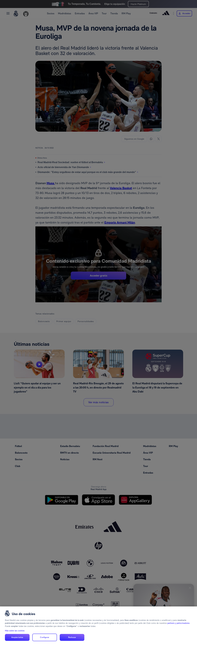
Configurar (44, 637)
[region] (98, 625)
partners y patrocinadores (178, 623)
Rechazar (72, 637)
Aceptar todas (17, 637)
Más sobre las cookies (14, 630)
